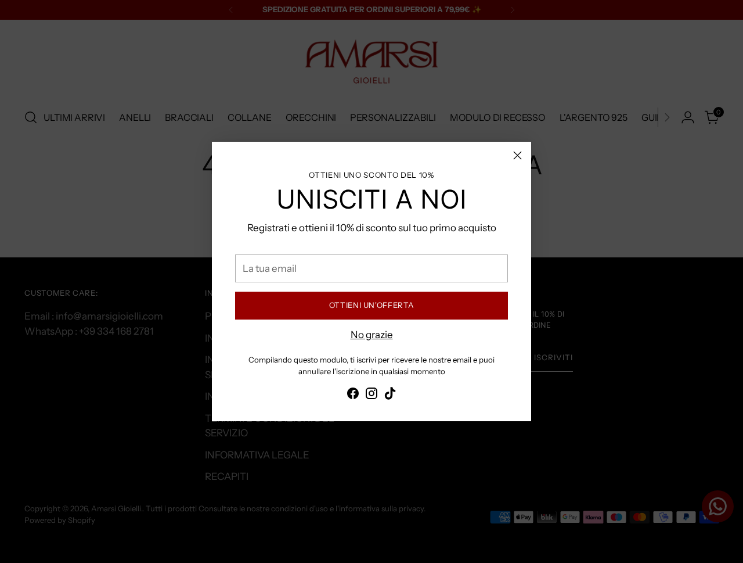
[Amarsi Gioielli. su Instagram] (371, 395)
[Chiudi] (517, 155)
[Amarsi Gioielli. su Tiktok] (390, 395)
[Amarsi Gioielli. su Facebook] (353, 395)
